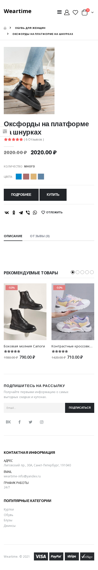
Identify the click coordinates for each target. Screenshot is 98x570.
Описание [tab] (13, 236)
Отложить (54, 212)
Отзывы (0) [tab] (40, 236)
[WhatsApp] (35, 213)
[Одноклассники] (14, 213)
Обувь (8, 515)
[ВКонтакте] (7, 213)
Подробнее (21, 195)
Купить (53, 195)
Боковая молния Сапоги (24, 346)
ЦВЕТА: (8, 176)
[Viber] (28, 213)
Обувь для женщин (30, 28)
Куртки (9, 509)
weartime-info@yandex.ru (22, 476)
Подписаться (80, 408)
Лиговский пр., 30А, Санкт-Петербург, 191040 (37, 465)
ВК (8, 422)
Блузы (8, 520)
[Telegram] (21, 213)
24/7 (7, 487)
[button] (87, 13)
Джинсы (10, 526)
